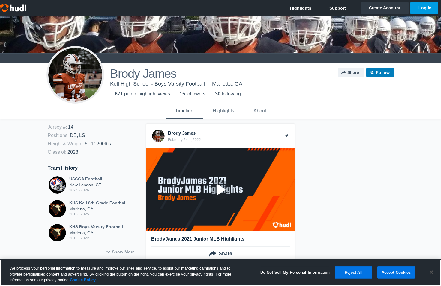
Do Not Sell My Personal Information (295, 272)
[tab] (184, 111)
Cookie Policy (83, 280)
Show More (123, 252)
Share (353, 72)
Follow (383, 72)
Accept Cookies (396, 272)
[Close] (431, 272)
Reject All (354, 272)
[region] (220, 272)
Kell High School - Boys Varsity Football (157, 84)
